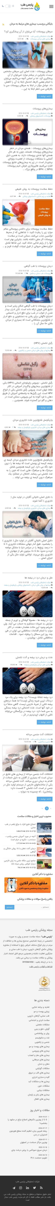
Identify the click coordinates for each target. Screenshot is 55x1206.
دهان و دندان (43, 1064)
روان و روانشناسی (41, 1033)
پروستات (33, 39)
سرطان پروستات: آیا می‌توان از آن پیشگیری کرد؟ (28, 31)
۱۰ (33, 742)
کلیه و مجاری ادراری (40, 1077)
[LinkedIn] (27, 1188)
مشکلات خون (43, 1086)
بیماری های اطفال (41, 1099)
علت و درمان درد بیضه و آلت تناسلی (34, 657)
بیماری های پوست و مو (39, 1046)
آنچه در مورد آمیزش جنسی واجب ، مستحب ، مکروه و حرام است (20, 838)
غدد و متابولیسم (42, 1037)
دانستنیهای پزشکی (36, 116)
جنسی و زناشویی (24, 350)
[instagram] (20, 1188)
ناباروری (34, 427)
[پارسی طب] (30, 6)
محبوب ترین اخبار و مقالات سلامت (34, 816)
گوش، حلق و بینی (41, 1029)
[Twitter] (34, 1188)
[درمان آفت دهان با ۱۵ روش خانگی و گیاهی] (44, 852)
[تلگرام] (13, 1188)
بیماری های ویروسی (40, 1050)
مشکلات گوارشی (42, 1068)
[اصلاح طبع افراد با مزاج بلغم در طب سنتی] (44, 828)
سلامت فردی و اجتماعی (39, 1020)
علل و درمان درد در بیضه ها (39, 578)
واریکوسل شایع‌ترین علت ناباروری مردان (33, 420)
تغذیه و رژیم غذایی (44, 196)
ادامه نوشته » (45, 96)
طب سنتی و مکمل (36, 273)
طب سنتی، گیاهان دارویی (38, 1015)
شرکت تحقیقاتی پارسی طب (41, 36)
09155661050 (27, 962)
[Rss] (41, 1188)
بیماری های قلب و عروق (39, 1072)
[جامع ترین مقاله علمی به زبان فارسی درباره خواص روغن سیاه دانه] (44, 864)
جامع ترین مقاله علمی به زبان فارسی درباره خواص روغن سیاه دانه (19, 862)
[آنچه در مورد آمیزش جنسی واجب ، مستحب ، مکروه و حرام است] (44, 840)
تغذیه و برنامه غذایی (40, 1007)
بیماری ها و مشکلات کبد (38, 1081)
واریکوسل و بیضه (24, 427)
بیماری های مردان (44, 39)
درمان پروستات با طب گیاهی (38, 266)
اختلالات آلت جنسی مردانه (39, 734)
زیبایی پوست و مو (41, 1011)
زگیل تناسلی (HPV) (43, 343)
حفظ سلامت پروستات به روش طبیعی (34, 189)
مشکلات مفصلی (42, 1024)
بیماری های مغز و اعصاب (38, 1055)
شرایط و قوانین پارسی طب (40, 966)
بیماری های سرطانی (40, 1059)
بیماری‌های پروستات (43, 108)
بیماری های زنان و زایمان (38, 1094)
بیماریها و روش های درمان (41, 350)
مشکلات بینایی (43, 1090)
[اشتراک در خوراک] (3, 24)
